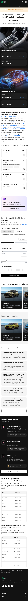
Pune (3, 557)
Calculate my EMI (14, 275)
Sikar (3, 503)
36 (10, 270)
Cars (6, 570)
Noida (3, 546)
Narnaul (4, 520)
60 (17, 270)
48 (13, 270)
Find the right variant (14, 208)
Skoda (10, 570)
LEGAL (3, 596)
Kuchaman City (5, 514)
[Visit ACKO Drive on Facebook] (12, 586)
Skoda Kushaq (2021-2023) (8, 116)
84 (21, 270)
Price (14, 6)
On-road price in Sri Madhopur (9, 305)
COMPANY (4, 593)
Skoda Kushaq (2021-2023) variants (15, 135)
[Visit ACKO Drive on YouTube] (3, 586)
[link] (11, 294)
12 (2, 270)
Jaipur (3, 565)
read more (24, 224)
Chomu (3, 495)
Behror (3, 517)
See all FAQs (14, 411)
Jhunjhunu (4, 511)
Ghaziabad (4, 548)
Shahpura (4, 500)
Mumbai (4, 554)
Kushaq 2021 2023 (17, 570)
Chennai (4, 562)
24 (6, 270)
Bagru (3, 509)
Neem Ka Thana (5, 497)
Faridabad (4, 543)
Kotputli (4, 506)
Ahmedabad (5, 551)
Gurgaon (4, 540)
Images (19, 6)
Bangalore (4, 560)
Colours (25, 6)
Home (2, 570)
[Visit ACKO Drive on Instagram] (6, 586)
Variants (8, 6)
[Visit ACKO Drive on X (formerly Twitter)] (9, 586)
